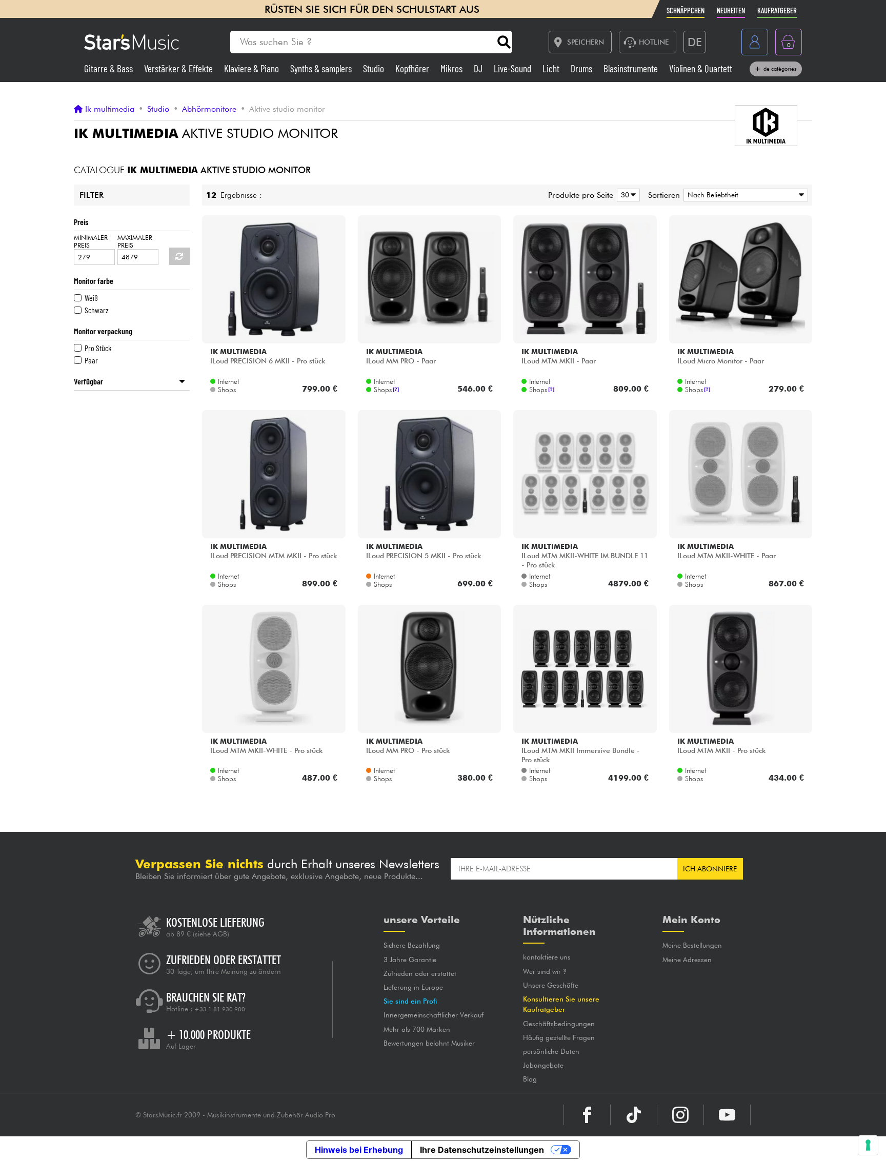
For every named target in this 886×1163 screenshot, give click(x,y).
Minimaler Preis (91, 241)
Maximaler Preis (134, 241)
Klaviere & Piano (252, 68)
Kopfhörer (413, 68)
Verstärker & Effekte (179, 68)
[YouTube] (727, 1115)
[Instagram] (680, 1115)
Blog (530, 1079)
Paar (91, 360)
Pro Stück (98, 348)
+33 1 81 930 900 (219, 1009)
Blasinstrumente (631, 68)
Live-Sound (513, 68)
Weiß (91, 297)
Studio (374, 68)
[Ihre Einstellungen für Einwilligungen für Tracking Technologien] (868, 1145)
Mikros (452, 68)
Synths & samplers (322, 68)
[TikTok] (634, 1115)
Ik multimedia (109, 109)
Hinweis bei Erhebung (359, 1150)
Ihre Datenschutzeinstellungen (482, 1150)
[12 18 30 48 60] (626, 195)
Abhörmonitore (209, 109)
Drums (582, 68)
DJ (479, 68)
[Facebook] (587, 1115)
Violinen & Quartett (700, 68)
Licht (551, 68)
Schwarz (97, 310)
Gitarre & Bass (109, 68)
